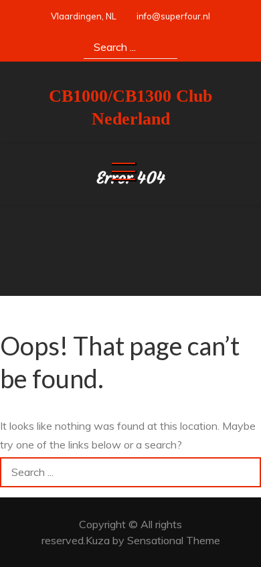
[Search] (162, 46)
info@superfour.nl (173, 16)
